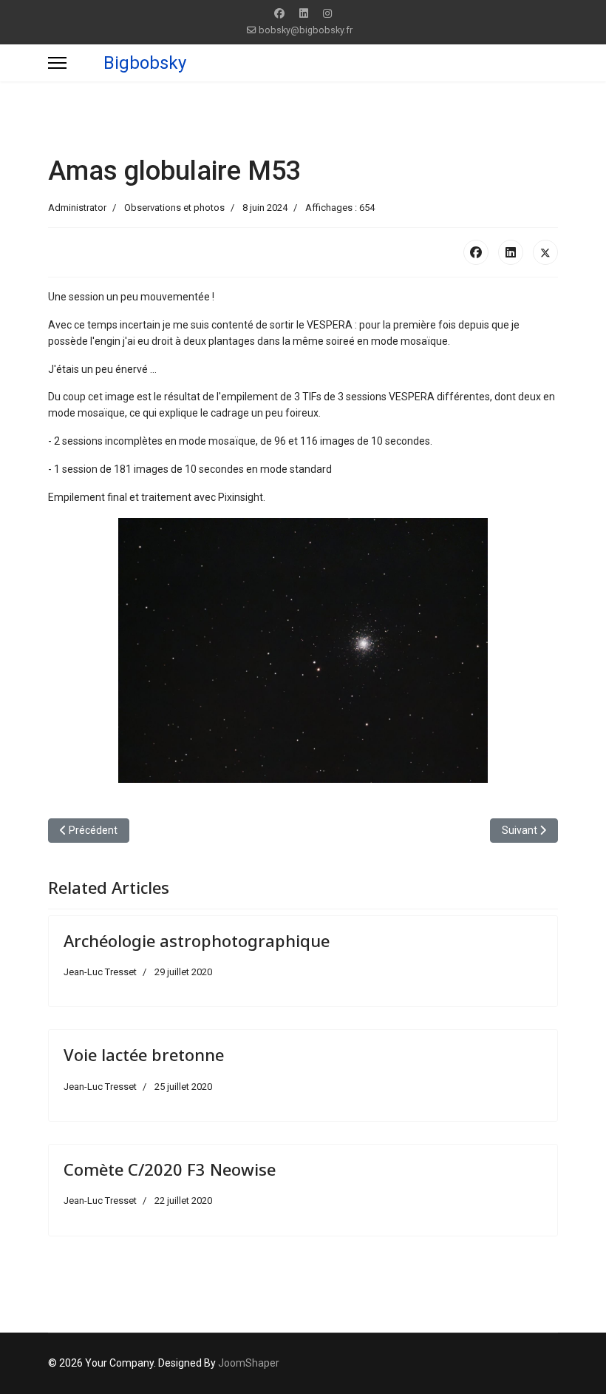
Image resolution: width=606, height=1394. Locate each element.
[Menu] (57, 62)
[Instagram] (327, 13)
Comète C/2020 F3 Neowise (170, 1169)
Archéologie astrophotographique (197, 940)
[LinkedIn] (510, 252)
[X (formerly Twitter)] (545, 252)
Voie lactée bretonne (144, 1054)
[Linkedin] (303, 13)
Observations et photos (174, 207)
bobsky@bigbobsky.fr (306, 30)
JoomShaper (248, 1363)
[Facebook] (279, 13)
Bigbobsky (144, 63)
